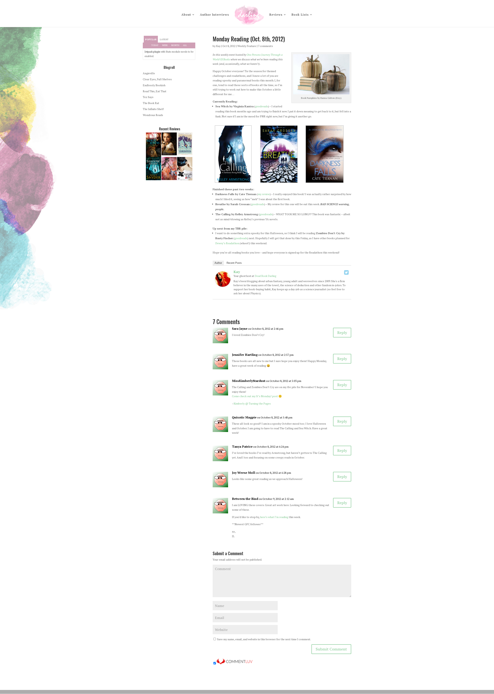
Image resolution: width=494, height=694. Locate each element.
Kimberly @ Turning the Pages (252, 403)
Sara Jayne (239, 328)
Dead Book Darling (265, 276)
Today (154, 45)
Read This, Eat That (154, 91)
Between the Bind (245, 499)
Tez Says (148, 97)
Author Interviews (214, 14)
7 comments (265, 46)
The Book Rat (151, 103)
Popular (150, 39)
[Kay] (222, 284)
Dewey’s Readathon (227, 243)
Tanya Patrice (242, 446)
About (186, 14)
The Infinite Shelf (153, 109)
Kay (218, 46)
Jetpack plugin (152, 51)
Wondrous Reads (153, 115)
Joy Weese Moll (243, 472)
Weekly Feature (246, 46)
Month (175, 45)
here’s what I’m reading (274, 517)
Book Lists (300, 14)
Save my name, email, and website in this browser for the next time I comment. (264, 639)
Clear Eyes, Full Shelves (157, 79)
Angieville (149, 73)
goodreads (261, 106)
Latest (164, 39)
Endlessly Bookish (154, 85)
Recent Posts (234, 262)
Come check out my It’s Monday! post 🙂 (257, 396)
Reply (342, 332)
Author (218, 262)
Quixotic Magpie (244, 417)
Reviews (276, 14)
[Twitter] (346, 272)
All (185, 45)
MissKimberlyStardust (248, 381)
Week (165, 45)
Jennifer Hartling (245, 355)
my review (264, 194)
